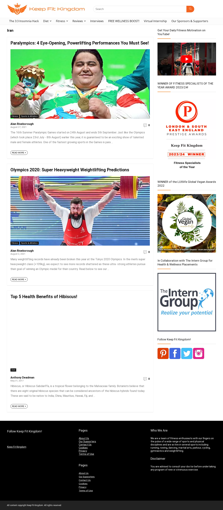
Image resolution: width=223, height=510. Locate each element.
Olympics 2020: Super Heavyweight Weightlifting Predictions (69, 169)
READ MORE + (19, 152)
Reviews (77, 21)
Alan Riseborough (22, 124)
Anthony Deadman (22, 377)
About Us (84, 438)
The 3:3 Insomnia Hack (24, 21)
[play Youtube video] (186, 59)
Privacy (83, 450)
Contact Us (85, 444)
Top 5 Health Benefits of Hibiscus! (43, 296)
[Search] (190, 9)
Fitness (60, 21)
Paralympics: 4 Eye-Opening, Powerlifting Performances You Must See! (79, 43)
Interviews (97, 21)
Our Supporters (87, 441)
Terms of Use (86, 454)
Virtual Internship (155, 21)
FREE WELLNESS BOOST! (123, 21)
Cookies (83, 447)
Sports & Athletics (29, 116)
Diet (46, 21)
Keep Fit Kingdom (16, 446)
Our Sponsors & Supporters (189, 21)
